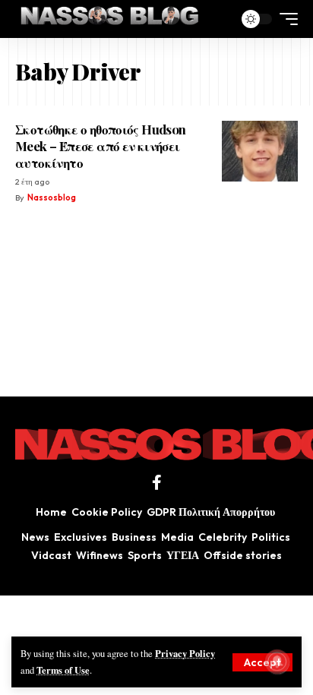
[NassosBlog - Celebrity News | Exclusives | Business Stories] (110, 19)
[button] (262, 662)
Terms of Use (63, 670)
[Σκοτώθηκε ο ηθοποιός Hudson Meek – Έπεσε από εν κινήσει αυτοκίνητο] (260, 151)
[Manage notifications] (277, 661)
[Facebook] (157, 482)
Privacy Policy (185, 653)
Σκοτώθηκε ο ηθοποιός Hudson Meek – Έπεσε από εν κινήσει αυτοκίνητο (100, 146)
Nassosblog (51, 197)
